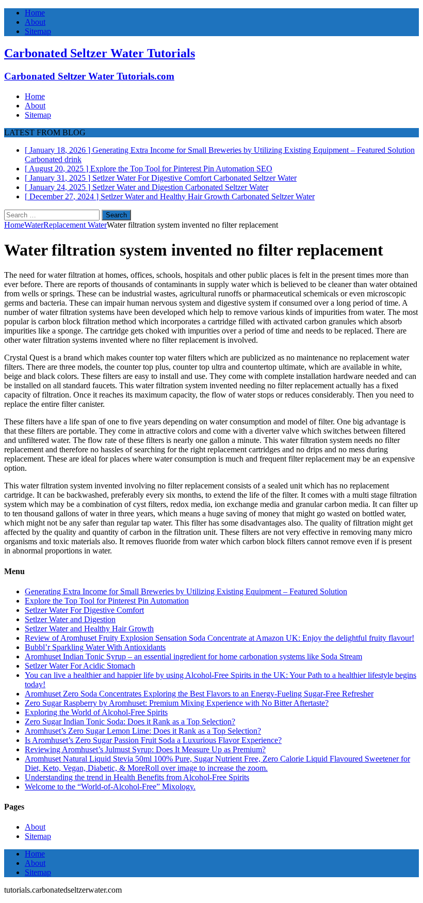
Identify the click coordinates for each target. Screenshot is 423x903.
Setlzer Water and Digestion (70, 619)
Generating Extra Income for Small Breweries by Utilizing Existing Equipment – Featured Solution (186, 591)
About (35, 22)
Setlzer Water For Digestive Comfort (84, 610)
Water (33, 224)
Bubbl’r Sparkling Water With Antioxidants (95, 647)
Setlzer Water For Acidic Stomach (80, 665)
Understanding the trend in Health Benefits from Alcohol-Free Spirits (137, 777)
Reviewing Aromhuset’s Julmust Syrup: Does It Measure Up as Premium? (145, 749)
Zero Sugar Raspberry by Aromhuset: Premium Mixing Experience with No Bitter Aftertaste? (177, 703)
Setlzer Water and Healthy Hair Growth (89, 628)
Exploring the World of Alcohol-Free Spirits (96, 712)
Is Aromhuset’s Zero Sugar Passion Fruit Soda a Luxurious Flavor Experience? (153, 740)
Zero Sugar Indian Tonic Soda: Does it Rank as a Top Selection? (130, 721)
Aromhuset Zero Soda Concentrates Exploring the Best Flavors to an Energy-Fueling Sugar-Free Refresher (199, 693)
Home (35, 12)
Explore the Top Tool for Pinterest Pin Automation (107, 600)
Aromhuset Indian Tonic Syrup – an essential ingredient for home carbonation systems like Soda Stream (193, 656)
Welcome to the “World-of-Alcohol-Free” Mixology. (110, 786)
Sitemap (38, 31)
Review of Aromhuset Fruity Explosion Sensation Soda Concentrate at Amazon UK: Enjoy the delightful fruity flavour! (219, 637)
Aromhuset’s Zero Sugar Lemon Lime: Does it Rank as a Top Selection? (143, 730)
